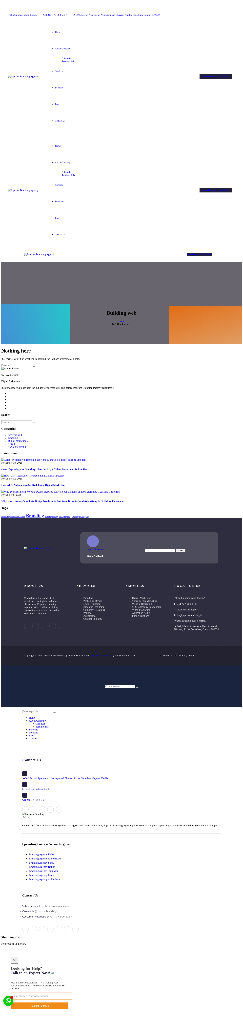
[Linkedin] (222, 12)
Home (121, 321)
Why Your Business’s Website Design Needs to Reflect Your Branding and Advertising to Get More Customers (62, 501)
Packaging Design (66, 517)
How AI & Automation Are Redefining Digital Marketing (33, 485)
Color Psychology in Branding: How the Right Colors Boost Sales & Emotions (44, 469)
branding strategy (51, 517)
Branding (35, 515)
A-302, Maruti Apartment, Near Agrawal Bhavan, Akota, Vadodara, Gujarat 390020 (116, 15)
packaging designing (81, 517)
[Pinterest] (216, 12)
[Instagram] (205, 12)
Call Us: (34, 799)
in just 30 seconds (96, 549)
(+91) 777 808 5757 (186, 603)
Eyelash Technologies (101, 655)
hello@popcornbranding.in (23, 15)
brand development (17, 517)
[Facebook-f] (200, 12)
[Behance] (211, 12)
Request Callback (39, 1005)
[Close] (14, 960)
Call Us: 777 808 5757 (55, 15)
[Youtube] (227, 12)
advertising (5, 517)
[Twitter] (232, 12)
